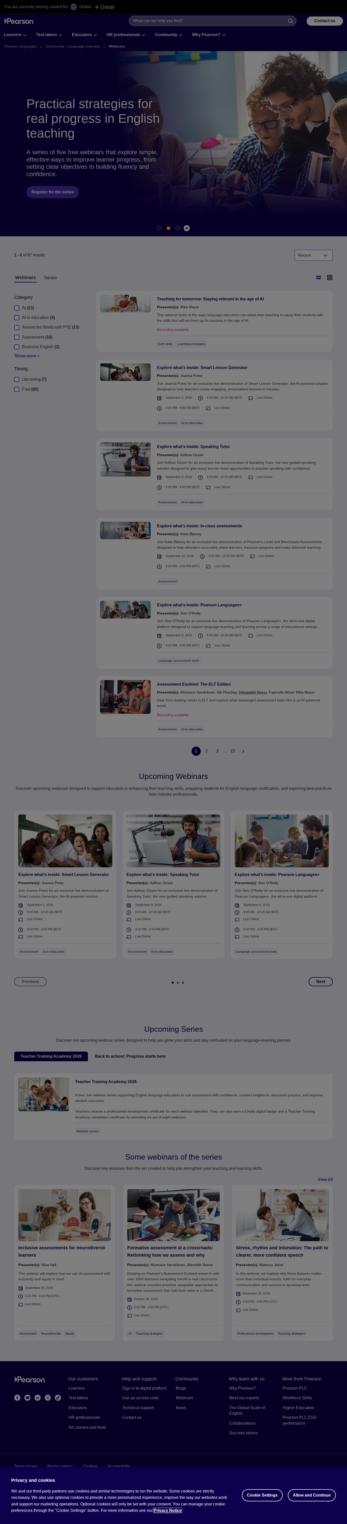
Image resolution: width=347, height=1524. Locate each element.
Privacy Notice (168, 1510)
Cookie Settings (262, 1495)
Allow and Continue (312, 1495)
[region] (173, 1495)
